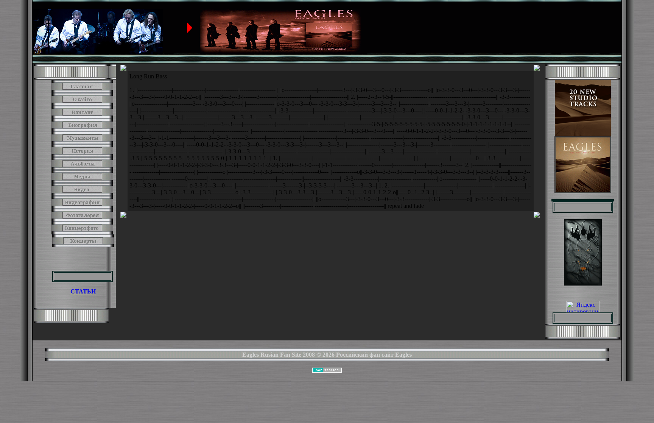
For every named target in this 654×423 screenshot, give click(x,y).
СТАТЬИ (83, 291)
